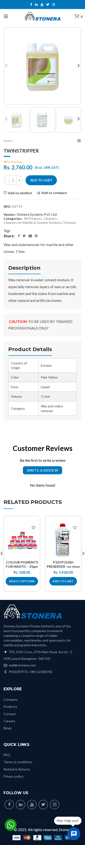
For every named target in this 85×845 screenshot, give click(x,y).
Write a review (42, 470)
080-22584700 (41, 672)
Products (10, 706)
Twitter (48, 4)
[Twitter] (24, 236)
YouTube (42, 4)
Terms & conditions (18, 762)
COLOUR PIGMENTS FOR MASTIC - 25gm (22, 564)
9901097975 (18, 672)
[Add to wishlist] (33, 528)
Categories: (13, 218)
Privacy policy (13, 776)
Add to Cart (41, 180)
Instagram (53, 4)
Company (10, 699)
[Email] (30, 236)
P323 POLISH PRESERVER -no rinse (63, 564)
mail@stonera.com (22, 665)
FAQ (7, 755)
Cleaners (50, 218)
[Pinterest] (36, 236)
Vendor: (10, 214)
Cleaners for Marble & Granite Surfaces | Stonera (40, 222)
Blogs (8, 728)
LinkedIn (36, 4)
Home (8, 141)
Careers (9, 721)
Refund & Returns (17, 769)
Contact (10, 714)
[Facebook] (19, 236)
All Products (33, 218)
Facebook (31, 4)
